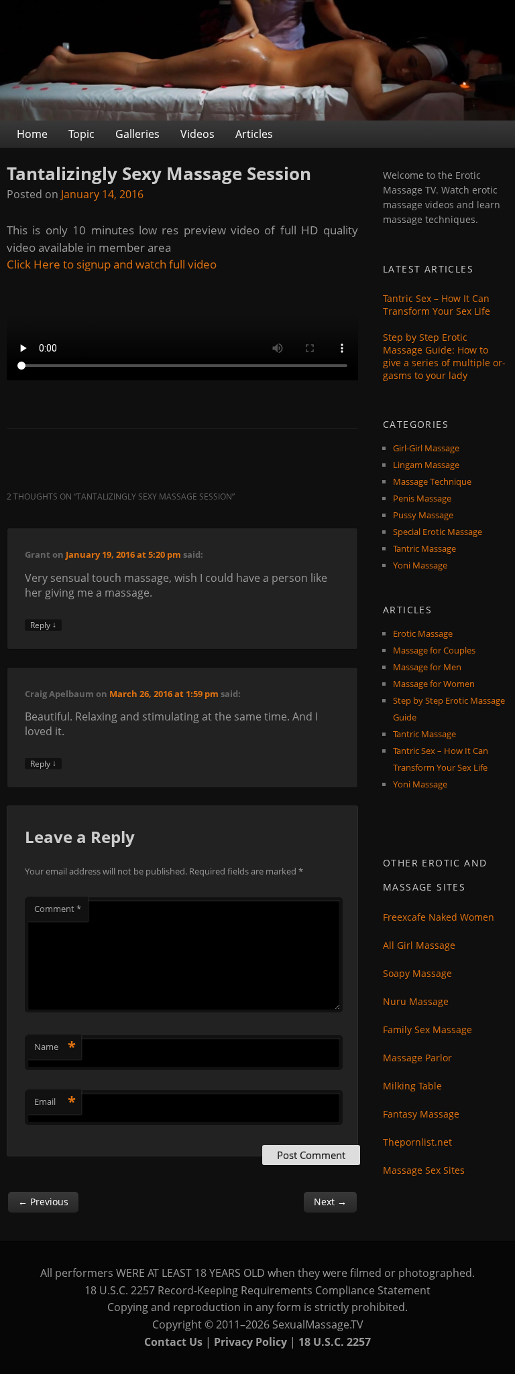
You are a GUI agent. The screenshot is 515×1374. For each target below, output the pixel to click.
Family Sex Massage (427, 1029)
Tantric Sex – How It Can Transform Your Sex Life (436, 304)
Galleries (137, 134)
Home (32, 134)
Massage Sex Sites (424, 1170)
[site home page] (257, 60)
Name (55, 1047)
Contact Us (173, 1341)
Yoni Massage (420, 565)
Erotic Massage (423, 633)
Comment (57, 909)
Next (330, 1201)
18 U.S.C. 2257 (334, 1341)
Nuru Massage (416, 1001)
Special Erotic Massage (437, 532)
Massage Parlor (417, 1057)
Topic (81, 134)
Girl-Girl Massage (426, 448)
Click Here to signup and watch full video (112, 264)
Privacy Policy (250, 1341)
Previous (43, 1201)
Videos (197, 134)
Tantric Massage (424, 548)
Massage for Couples (434, 650)
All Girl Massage (419, 945)
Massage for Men (427, 667)
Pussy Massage (423, 515)
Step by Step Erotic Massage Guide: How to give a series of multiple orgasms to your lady (444, 356)
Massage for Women (434, 684)
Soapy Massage (417, 973)
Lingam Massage (426, 465)
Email (55, 1101)
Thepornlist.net (417, 1142)
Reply (43, 625)
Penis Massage (422, 498)
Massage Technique (432, 481)
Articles (254, 134)
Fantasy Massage (421, 1114)
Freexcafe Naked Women (438, 917)
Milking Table (412, 1085)
